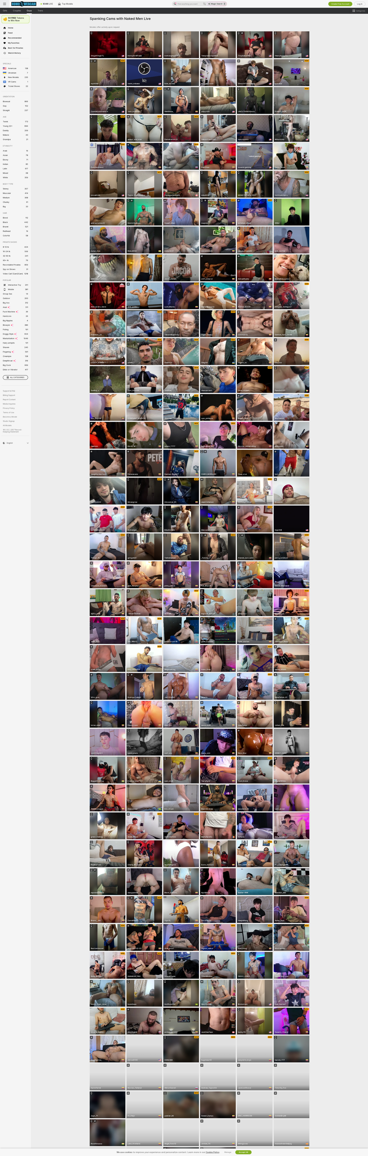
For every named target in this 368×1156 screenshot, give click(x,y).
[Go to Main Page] (23, 4)
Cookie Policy (212, 1152)
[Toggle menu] (4, 4)
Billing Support (9, 395)
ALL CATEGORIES (17, 377)
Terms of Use (8, 413)
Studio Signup (9, 421)
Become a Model (10, 417)
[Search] (205, 4)
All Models (7, 425)
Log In (359, 4)
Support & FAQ (9, 391)
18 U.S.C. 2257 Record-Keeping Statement (12, 431)
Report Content (9, 400)
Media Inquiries (9, 404)
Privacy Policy (9, 408)
